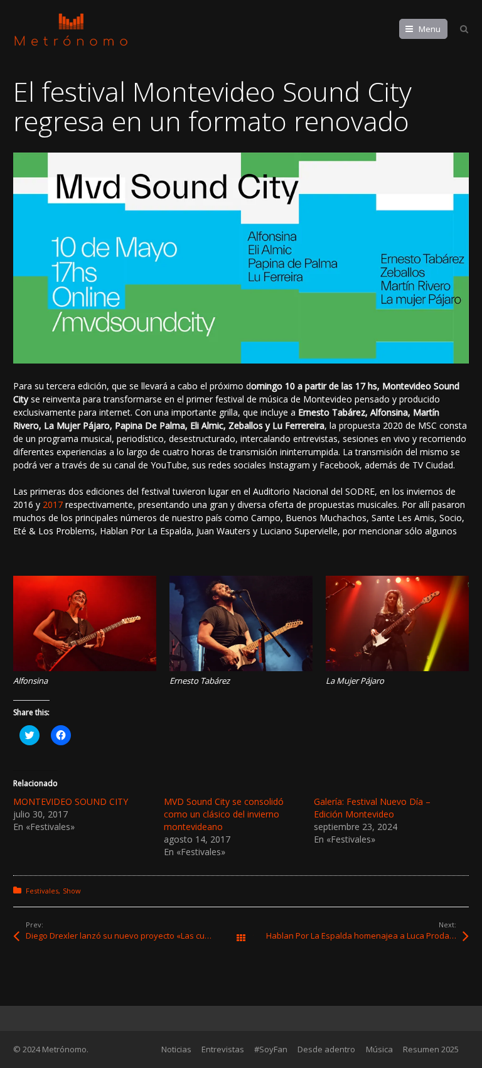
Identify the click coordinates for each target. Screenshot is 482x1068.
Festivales (42, 890)
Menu (430, 29)
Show (72, 890)
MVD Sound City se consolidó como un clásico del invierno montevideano (224, 814)
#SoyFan (270, 1049)
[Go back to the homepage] (71, 30)
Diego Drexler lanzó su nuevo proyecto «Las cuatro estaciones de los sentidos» (133, 935)
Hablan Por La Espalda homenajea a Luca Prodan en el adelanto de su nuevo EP (367, 935)
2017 (53, 504)
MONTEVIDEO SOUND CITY (70, 801)
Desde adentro (326, 1049)
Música (379, 1049)
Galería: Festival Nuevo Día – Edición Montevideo (372, 808)
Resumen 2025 (431, 1049)
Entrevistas (222, 1049)
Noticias (176, 1049)
